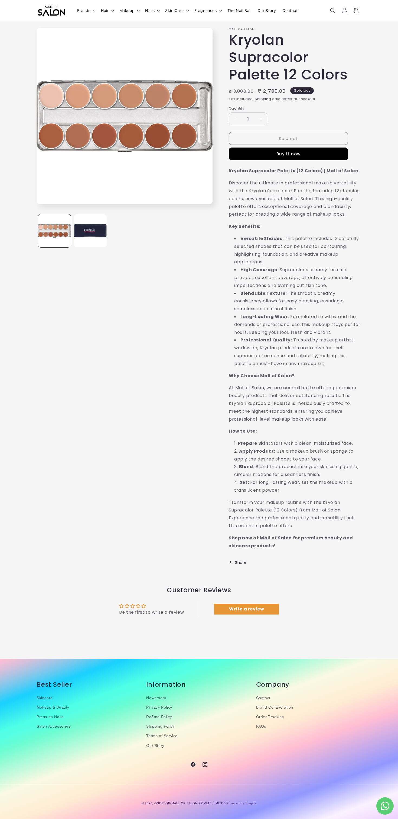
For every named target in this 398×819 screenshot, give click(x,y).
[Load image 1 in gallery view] (54, 230)
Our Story (155, 745)
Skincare (45, 698)
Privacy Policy (159, 707)
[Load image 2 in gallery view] (90, 230)
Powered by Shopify (241, 803)
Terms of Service (162, 736)
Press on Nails (50, 717)
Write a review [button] (246, 609)
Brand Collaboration (274, 707)
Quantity (236, 108)
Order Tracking (270, 717)
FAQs (261, 726)
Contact (263, 698)
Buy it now (288, 154)
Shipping (263, 99)
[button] (86, 10)
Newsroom (156, 698)
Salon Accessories (53, 726)
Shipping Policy (160, 726)
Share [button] (241, 562)
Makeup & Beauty (53, 707)
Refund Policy (159, 717)
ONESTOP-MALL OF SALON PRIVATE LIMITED (190, 803)
